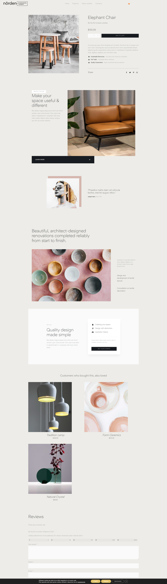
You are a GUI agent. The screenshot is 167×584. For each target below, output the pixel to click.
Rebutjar (106, 581)
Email (30, 571)
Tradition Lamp (55, 435)
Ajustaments (117, 581)
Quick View (56, 407)
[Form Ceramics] (106, 407)
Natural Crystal (55, 497)
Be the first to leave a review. (98, 23)
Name (30, 562)
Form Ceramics (111, 435)
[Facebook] (126, 72)
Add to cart (120, 35)
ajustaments (81, 582)
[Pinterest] (133, 72)
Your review (32, 544)
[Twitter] (130, 72)
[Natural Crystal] (50, 469)
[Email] (137, 72)
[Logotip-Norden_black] (16, 1)
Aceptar (95, 581)
